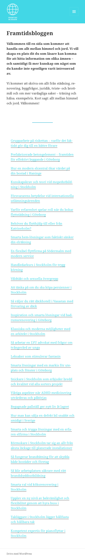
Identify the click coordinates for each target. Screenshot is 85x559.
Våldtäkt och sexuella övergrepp (34, 279)
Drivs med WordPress (19, 553)
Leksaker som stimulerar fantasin (36, 356)
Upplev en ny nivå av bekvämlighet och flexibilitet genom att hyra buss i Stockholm (40, 503)
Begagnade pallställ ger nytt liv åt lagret (40, 406)
